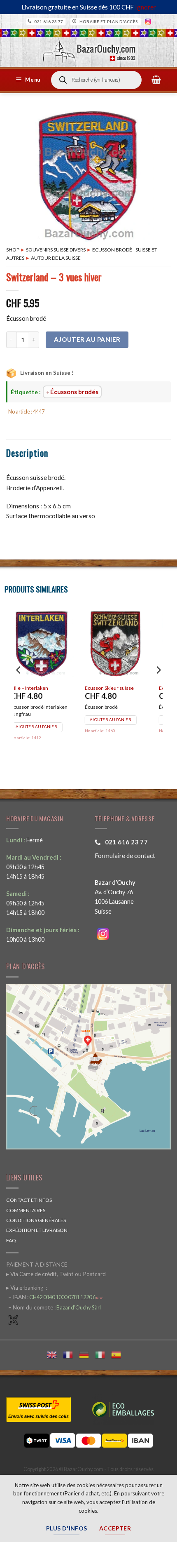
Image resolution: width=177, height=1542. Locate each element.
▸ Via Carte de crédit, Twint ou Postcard (56, 1274)
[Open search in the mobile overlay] (96, 80)
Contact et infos (29, 1200)
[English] (55, 1354)
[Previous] (19, 686)
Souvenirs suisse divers (56, 250)
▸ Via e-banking (25, 1287)
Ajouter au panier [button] (47, 719)
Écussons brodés (74, 391)
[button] (29, 80)
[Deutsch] (87, 1354)
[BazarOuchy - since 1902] (88, 49)
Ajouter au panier (87, 339)
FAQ (11, 1240)
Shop (12, 250)
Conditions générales (36, 1220)
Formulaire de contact (125, 855)
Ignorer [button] (145, 7)
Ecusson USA (36, 688)
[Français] (71, 1354)
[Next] (158, 686)
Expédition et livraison (37, 1230)
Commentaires (25, 1210)
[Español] (119, 1354)
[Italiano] (103, 1354)
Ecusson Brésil (112, 688)
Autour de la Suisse (56, 258)
